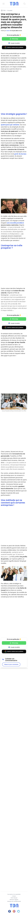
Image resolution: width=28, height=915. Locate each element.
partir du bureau (20, 154)
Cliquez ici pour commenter (11, 664)
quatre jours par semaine (10, 125)
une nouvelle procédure (15, 223)
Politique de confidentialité (14, 901)
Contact (14, 896)
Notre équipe (14, 898)
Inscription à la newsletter (14, 894)
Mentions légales (14, 899)
